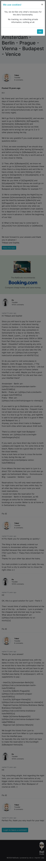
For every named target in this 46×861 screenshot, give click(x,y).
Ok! (40, 31)
